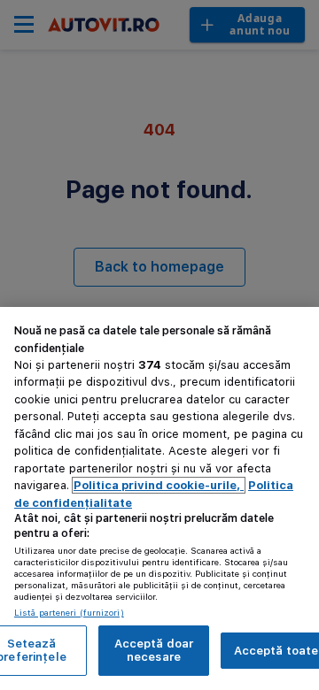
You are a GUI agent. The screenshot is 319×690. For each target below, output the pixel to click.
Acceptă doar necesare (154, 650)
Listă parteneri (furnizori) (69, 612)
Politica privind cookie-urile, (159, 485)
